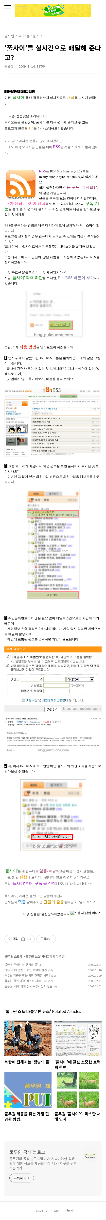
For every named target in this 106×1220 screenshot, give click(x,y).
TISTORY (54, 1210)
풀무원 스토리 (13, 956)
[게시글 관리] (29, 939)
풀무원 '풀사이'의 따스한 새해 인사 (25, 981)
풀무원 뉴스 (33, 956)
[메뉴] (8, 7)
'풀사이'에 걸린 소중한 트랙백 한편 (25, 970)
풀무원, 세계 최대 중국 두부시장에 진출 (28, 986)
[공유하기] (23, 939)
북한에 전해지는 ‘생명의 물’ (21, 964)
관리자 (69, 1210)
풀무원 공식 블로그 (27, 1152)
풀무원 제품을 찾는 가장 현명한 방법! (27, 975)
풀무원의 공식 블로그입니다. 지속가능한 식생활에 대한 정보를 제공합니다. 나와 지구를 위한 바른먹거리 (42, 1163)
